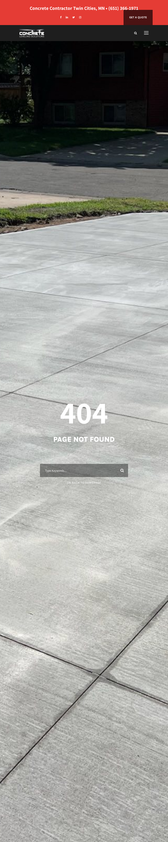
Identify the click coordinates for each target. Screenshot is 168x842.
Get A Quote (138, 17)
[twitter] (73, 17)
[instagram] (80, 17)
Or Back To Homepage (84, 482)
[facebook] (60, 17)
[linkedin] (67, 17)
